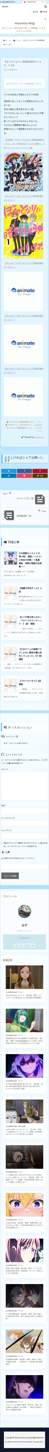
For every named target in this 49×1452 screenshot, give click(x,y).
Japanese (31, 2)
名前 (3, 805)
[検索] (46, 6)
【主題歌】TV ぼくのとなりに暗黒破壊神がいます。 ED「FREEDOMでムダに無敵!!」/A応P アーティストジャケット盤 (24, 143)
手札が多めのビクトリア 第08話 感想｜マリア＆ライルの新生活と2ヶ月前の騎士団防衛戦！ (24, 996)
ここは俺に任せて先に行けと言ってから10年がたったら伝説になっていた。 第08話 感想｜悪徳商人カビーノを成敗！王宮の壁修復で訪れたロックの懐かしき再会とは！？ (24, 1178)
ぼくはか (39, 428)
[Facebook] (24, 471)
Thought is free (38, 1442)
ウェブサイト (6, 830)
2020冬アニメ (13, 425)
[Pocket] (24, 476)
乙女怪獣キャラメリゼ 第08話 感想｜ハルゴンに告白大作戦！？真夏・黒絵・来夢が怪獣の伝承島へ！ (30, 560)
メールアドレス (8, 818)
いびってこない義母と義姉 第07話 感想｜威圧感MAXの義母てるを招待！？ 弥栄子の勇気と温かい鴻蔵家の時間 (24, 1407)
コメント (4, 769)
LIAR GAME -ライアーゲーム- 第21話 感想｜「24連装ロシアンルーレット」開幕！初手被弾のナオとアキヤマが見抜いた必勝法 (24, 1131)
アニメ (18, 40)
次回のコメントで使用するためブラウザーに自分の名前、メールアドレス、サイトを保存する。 (25, 845)
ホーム (7, 40)
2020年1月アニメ (26, 425)
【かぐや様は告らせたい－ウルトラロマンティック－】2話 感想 (30, 620)
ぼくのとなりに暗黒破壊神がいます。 (22, 422)
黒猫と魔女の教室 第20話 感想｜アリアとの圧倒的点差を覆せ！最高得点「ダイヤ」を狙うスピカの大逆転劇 (24, 1270)
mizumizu (39, 437)
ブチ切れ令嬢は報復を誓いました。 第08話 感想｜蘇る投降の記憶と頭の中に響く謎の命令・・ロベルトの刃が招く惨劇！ (24, 1086)
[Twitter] (8, 471)
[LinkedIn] (8, 476)
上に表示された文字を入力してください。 (18, 858)
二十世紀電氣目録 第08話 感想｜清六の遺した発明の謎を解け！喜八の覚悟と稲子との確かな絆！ (24, 1316)
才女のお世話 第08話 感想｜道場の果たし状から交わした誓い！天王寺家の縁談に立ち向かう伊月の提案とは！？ (24, 1225)
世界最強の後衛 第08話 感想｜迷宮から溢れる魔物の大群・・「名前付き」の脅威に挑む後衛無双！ (24, 1361)
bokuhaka (38, 425)
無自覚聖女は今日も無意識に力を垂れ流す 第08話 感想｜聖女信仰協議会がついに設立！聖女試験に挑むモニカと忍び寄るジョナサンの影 (24, 1040)
